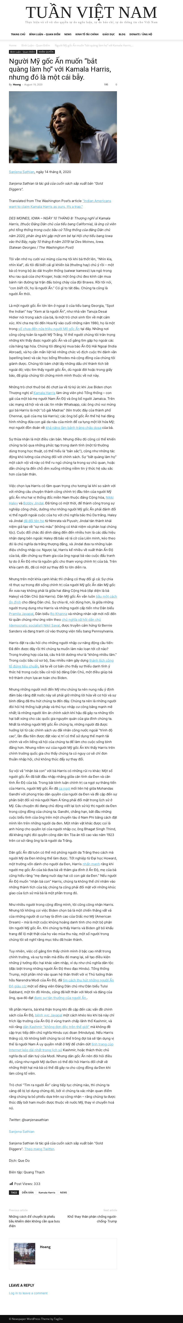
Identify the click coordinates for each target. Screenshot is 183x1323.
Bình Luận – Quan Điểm (44, 34)
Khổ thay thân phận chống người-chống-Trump (92, 1219)
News (67, 34)
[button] (168, 34)
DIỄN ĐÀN (28, 1192)
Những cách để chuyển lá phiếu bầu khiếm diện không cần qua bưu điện (34, 1221)
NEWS (63, 1192)
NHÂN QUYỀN (46, 51)
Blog (122, 34)
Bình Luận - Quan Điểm (35, 45)
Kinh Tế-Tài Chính (86, 34)
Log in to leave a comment (28, 1293)
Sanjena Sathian (21, 1131)
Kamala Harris (47, 1192)
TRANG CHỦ (18, 34)
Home (13, 45)
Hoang (17, 84)
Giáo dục (108, 34)
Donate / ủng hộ (140, 34)
